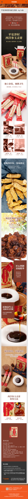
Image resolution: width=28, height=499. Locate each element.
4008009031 (15, 489)
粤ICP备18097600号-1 (20, 496)
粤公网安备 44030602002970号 (9, 496)
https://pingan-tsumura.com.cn (16, 488)
